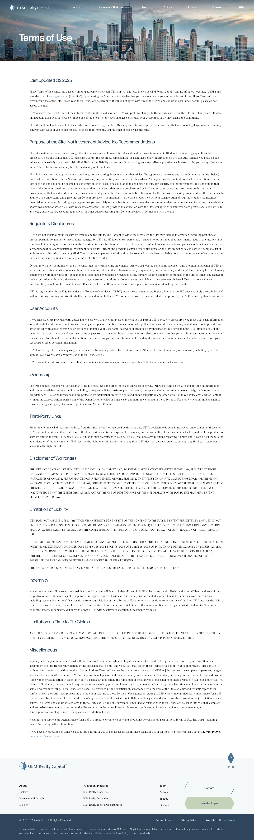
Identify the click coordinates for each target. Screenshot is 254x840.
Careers (217, 7)
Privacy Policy (189, 820)
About (76, 7)
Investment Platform (111, 7)
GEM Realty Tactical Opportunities (102, 805)
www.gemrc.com (58, 96)
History (23, 792)
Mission (23, 805)
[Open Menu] (241, 8)
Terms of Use (163, 820)
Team (145, 7)
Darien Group (227, 820)
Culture (168, 7)
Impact (192, 7)
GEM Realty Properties (96, 792)
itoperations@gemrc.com (44, 737)
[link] (209, 788)
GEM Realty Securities (95, 799)
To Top (231, 767)
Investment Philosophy (32, 799)
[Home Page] (29, 7)
